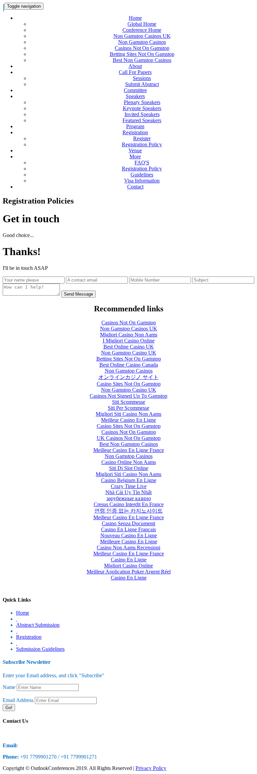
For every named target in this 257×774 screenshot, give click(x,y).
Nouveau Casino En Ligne (128, 535)
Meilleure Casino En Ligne (128, 541)
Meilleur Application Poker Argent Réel (129, 571)
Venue (135, 150)
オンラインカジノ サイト (128, 377)
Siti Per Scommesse (128, 408)
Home (135, 18)
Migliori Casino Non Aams (128, 334)
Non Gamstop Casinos (142, 42)
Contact (135, 186)
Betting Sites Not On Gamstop (142, 54)
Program (135, 126)
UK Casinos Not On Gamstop (129, 438)
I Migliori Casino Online (129, 340)
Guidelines (142, 174)
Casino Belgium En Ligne (128, 480)
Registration (135, 132)
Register (142, 138)
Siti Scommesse (128, 402)
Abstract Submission (38, 625)
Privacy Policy (151, 768)
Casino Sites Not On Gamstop (129, 384)
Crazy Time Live (129, 486)
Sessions (142, 78)
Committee (135, 90)
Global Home (141, 24)
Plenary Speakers (142, 102)
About (135, 66)
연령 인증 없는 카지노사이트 (128, 511)
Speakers (135, 96)
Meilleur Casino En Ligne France (128, 450)
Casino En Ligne (129, 559)
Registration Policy (142, 144)
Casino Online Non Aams (128, 462)
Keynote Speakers (142, 108)
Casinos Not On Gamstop (142, 48)
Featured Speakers (141, 120)
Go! (8, 707)
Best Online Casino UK (128, 347)
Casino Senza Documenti (128, 523)
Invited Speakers (142, 114)
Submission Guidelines (40, 649)
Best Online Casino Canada (128, 365)
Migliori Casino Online (128, 565)
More (135, 156)
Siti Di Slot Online (128, 468)
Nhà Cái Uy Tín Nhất (128, 492)
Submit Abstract (142, 84)
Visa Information (142, 180)
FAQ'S (142, 162)
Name (9, 687)
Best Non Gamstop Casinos (142, 60)
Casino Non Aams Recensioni (128, 547)
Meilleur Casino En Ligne (128, 420)
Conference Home (141, 30)
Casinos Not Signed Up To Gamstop (128, 396)
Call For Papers (135, 72)
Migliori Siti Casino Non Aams (128, 414)
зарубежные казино (128, 498)
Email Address (18, 700)
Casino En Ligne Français (128, 529)
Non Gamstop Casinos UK (142, 36)
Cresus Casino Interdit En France (129, 504)
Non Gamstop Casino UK (128, 353)
